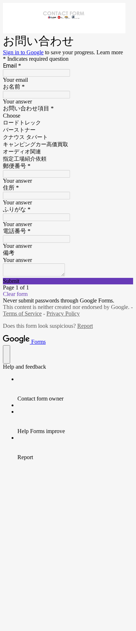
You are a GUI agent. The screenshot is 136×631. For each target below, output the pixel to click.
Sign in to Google (23, 52)
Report (85, 326)
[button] (68, 281)
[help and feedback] (6, 354)
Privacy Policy (63, 313)
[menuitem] (75, 389)
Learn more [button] (109, 52)
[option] (68, 116)
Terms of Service (22, 313)
